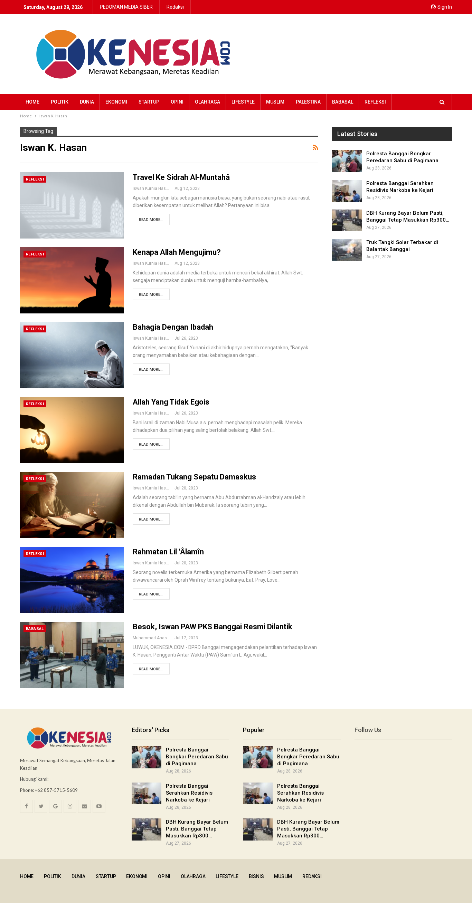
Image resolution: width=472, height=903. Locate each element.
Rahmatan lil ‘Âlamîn (168, 551)
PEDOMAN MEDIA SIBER (126, 7)
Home (32, 102)
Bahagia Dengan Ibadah (173, 327)
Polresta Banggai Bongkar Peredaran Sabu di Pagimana (197, 757)
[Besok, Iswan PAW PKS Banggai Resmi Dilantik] (72, 655)
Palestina (308, 102)
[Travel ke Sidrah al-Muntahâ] (72, 205)
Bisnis (256, 876)
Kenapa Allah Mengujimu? (177, 252)
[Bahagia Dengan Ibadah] (72, 355)
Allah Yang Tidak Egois (171, 402)
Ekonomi (116, 102)
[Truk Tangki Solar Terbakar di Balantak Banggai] (347, 250)
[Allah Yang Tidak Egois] (72, 430)
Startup (149, 102)
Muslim (275, 102)
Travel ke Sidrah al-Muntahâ (181, 177)
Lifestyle (243, 102)
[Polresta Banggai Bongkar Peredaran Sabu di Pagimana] (347, 161)
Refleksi (375, 102)
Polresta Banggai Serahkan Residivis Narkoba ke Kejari (189, 793)
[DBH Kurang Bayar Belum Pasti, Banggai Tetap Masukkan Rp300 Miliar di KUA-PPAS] (347, 221)
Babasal (342, 102)
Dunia (87, 102)
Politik (59, 102)
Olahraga (207, 102)
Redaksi (175, 7)
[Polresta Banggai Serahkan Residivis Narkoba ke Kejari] (347, 191)
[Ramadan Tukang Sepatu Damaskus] (72, 505)
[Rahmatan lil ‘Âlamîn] (72, 580)
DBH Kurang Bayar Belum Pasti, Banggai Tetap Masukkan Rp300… (197, 829)
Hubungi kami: (34, 779)
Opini (177, 102)
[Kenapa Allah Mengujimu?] (72, 280)
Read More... (151, 219)
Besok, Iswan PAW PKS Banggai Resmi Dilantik (212, 626)
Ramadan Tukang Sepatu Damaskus (194, 477)
